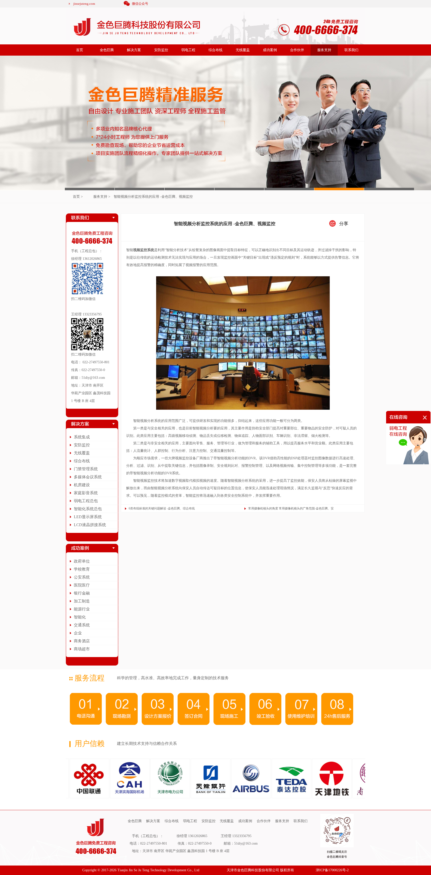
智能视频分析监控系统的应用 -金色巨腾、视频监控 (153, 196)
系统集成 (82, 437)
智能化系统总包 (88, 509)
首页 (79, 50)
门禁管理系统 (86, 469)
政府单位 (82, 561)
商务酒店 (82, 641)
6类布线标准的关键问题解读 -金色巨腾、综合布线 (162, 508)
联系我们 (351, 50)
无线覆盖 (243, 50)
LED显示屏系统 (88, 517)
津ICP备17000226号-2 (332, 870)
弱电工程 (188, 50)
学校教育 (82, 569)
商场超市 (82, 649)
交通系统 (82, 625)
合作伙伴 (297, 50)
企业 (78, 633)
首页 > (78, 196)
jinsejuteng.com (84, 3)
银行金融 (82, 593)
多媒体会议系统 (88, 477)
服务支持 (324, 50)
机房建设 (82, 485)
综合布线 (215, 50)
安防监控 (161, 50)
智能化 (80, 617)
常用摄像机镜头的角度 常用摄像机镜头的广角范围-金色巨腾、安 (291, 508)
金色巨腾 (107, 50)
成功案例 (270, 50)
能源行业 (82, 609)
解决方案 (134, 50)
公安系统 (82, 577)
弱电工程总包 (86, 501)
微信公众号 (140, 3)
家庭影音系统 (86, 493)
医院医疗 (82, 585)
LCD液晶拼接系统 (90, 525)
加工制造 (82, 601)
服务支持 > (101, 196)
